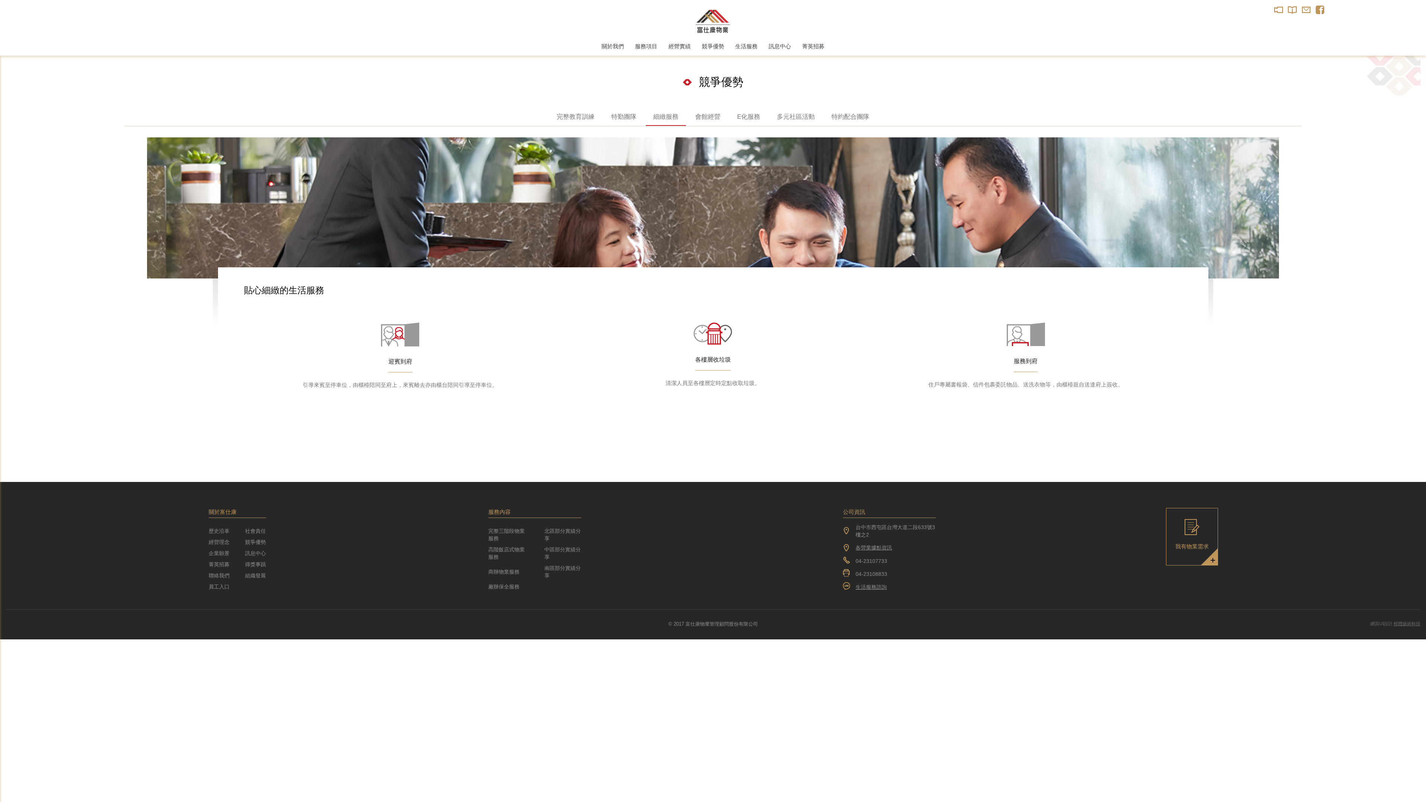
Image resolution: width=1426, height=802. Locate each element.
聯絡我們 (219, 575)
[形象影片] (1279, 10)
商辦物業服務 (504, 572)
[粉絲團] (1320, 10)
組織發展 (255, 575)
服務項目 (646, 46)
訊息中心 (780, 46)
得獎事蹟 (255, 564)
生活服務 (746, 46)
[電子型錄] (1292, 10)
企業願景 (219, 553)
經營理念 (219, 542)
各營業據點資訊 (874, 548)
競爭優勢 (713, 46)
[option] (713, 207)
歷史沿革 (219, 531)
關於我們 (613, 46)
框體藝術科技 (1407, 623)
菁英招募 (813, 46)
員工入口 (219, 587)
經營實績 (679, 46)
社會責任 (255, 531)
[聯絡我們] (1306, 10)
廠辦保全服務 (504, 587)
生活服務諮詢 (871, 587)
